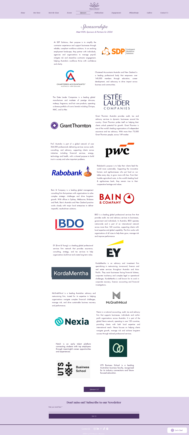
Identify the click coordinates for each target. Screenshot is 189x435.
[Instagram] (94, 428)
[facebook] (101, 428)
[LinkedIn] (97, 428)
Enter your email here (55, 407)
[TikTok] (104, 428)
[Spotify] (107, 428)
